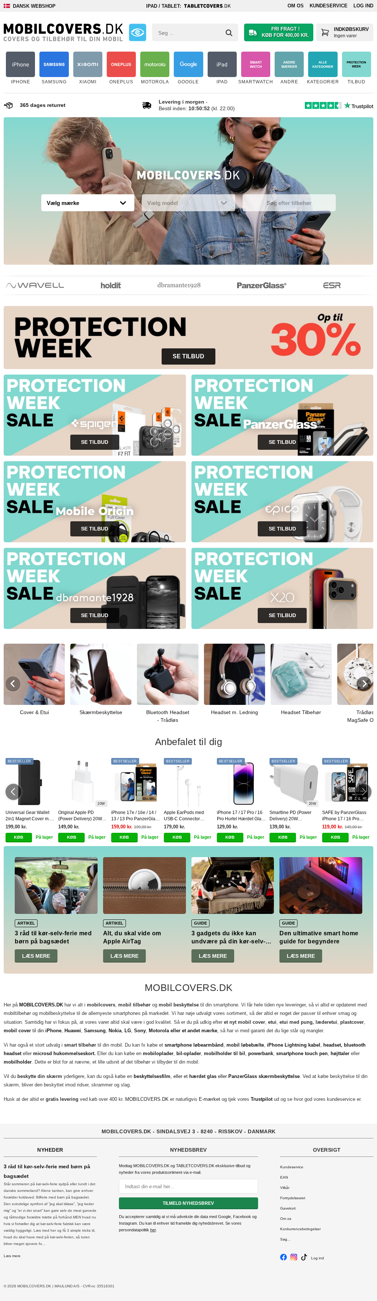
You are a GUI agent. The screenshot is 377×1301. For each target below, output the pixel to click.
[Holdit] (101, 285)
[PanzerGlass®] (252, 285)
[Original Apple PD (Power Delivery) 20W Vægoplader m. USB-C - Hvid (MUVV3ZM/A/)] (82, 782)
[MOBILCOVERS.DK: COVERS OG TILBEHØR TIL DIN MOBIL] (63, 32)
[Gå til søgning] (229, 33)
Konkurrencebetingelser (300, 1229)
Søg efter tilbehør (289, 203)
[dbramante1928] (169, 285)
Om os (296, 5)
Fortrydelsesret (292, 1198)
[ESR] (322, 285)
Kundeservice (329, 5)
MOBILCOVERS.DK (147, 1099)
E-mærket (209, 1099)
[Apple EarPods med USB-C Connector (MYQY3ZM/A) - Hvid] (188, 782)
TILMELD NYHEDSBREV (188, 1203)
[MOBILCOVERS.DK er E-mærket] (138, 32)
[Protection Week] (188, 177)
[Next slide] (364, 683)
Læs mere (36, 956)
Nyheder (50, 1150)
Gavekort (288, 1208)
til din (32, 1030)
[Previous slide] (13, 683)
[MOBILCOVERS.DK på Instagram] (293, 1259)
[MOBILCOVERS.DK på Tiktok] (304, 1259)
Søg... (285, 1239)
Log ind (363, 5)
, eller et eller (217, 1076)
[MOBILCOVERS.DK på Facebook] (283, 1259)
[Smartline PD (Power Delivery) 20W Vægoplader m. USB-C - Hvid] (293, 782)
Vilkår (284, 1188)
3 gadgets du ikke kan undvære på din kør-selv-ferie (228, 941)
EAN (284, 1177)
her (153, 1230)
